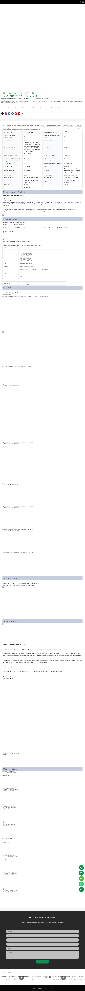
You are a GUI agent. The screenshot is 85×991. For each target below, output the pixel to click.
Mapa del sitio (48, 988)
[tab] (42, 122)
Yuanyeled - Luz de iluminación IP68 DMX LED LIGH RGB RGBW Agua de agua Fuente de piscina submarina (20, 980)
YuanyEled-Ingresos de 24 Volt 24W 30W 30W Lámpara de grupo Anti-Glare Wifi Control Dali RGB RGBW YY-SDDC (62, 980)
